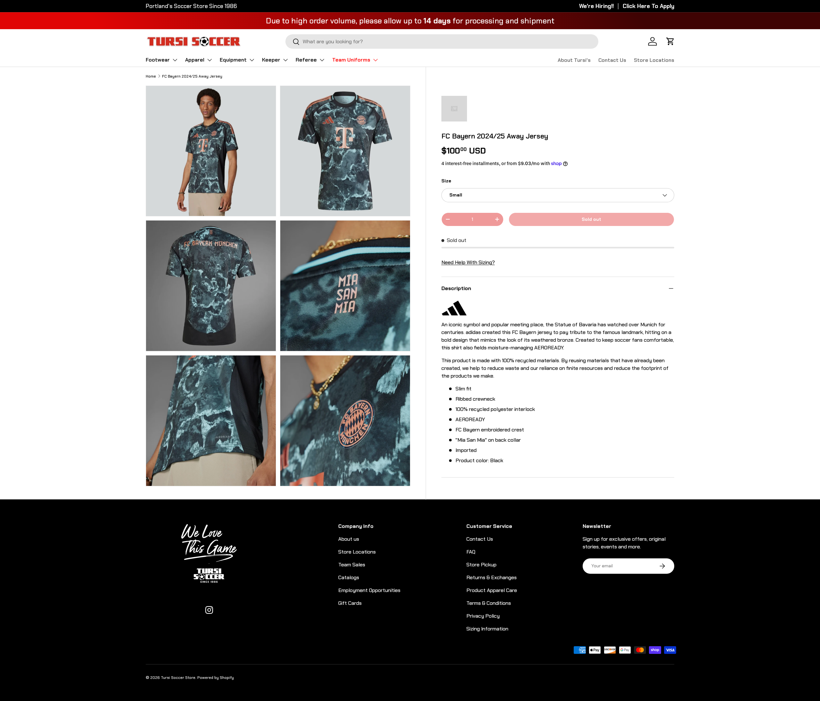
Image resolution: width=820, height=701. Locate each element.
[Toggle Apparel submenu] (209, 60)
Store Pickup (481, 564)
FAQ (470, 551)
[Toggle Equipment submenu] (252, 60)
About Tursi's (574, 60)
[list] (280, 288)
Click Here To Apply (648, 6)
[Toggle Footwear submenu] (175, 60)
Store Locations (654, 60)
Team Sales (351, 564)
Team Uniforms (351, 59)
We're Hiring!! (596, 6)
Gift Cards (350, 603)
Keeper (271, 59)
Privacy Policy (483, 616)
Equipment (233, 59)
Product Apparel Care (491, 590)
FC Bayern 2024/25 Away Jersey (192, 76)
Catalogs (348, 577)
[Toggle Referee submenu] (322, 60)
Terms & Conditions (488, 603)
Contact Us (612, 60)
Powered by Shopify (215, 677)
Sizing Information (487, 628)
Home (151, 76)
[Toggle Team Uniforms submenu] (375, 60)
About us (348, 539)
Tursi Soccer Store (178, 677)
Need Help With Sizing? (468, 262)
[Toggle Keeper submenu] (285, 60)
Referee (306, 59)
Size (446, 181)
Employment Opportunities (369, 590)
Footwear (158, 59)
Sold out (591, 219)
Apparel (194, 59)
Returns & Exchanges (491, 577)
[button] (670, 41)
